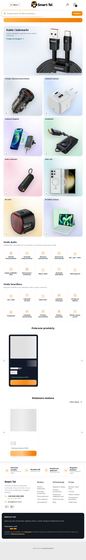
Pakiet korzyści (58, 499)
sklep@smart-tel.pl (15, 502)
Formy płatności (42, 496)
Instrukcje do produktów (73, 498)
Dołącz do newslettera (13, 528)
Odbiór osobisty (74, 494)
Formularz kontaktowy (41, 492)
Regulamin (28, 532)
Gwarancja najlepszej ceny (58, 495)
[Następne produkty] (82, 360)
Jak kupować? (42, 502)
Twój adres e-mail (10, 526)
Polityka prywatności (57, 490)
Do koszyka (25, 382)
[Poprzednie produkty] (4, 360)
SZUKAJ (77, 13)
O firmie (71, 491)
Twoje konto (72, 502)
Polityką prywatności (18, 534)
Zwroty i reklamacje (41, 488)
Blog (54, 502)
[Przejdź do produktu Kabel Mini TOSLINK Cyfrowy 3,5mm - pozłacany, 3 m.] (23, 347)
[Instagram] (12, 507)
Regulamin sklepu (59, 487)
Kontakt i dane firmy (73, 488)
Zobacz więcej (74, 402)
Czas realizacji (42, 499)
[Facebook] (7, 507)
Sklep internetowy (42, 548)
